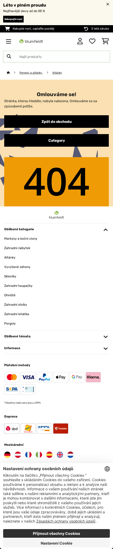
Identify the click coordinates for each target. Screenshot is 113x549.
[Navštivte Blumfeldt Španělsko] (49, 455)
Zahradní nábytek (17, 248)
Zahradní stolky (15, 304)
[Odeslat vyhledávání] (9, 56)
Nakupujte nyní (13, 19)
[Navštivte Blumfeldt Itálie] (39, 455)
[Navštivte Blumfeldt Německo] (7, 455)
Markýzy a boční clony (20, 238)
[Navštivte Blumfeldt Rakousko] (18, 455)
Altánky (57, 72)
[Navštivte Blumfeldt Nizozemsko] (70, 455)
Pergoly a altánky (31, 72)
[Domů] (13, 72)
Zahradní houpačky (18, 286)
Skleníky (10, 276)
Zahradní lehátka (16, 314)
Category (56, 140)
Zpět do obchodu (57, 121)
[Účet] (80, 41)
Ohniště (10, 295)
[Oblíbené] (92, 41)
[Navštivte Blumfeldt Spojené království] (60, 455)
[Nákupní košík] (105, 41)
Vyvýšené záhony (17, 267)
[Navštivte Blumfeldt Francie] (28, 455)
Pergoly (10, 323)
